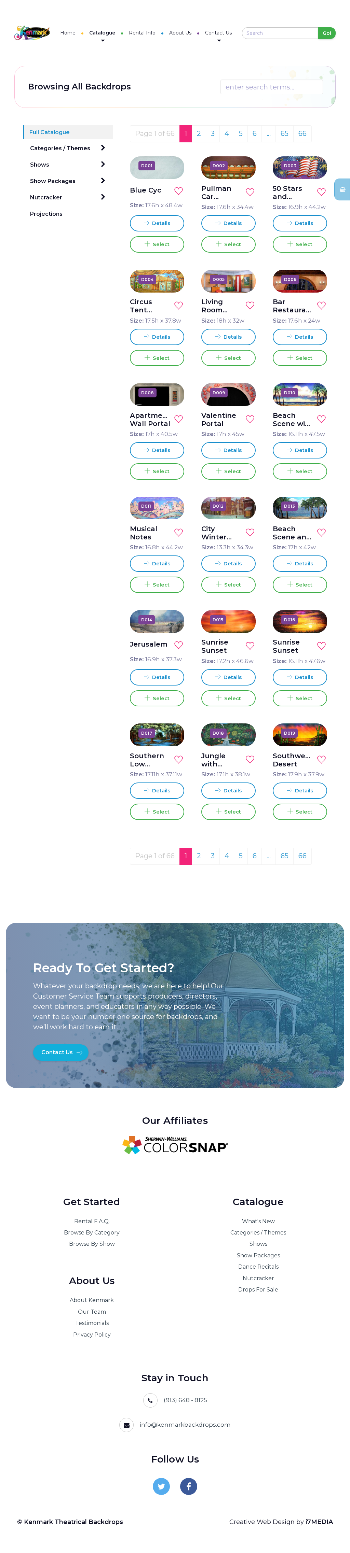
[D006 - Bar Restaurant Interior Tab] (314, 279)
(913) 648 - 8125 (185, 1400)
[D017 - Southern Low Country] (171, 733)
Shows (39, 164)
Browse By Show (92, 1244)
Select (160, 244)
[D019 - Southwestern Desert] (314, 733)
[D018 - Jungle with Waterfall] (242, 733)
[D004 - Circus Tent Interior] (171, 279)
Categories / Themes (60, 148)
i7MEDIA (319, 1522)
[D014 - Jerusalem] (171, 619)
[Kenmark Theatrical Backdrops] (32, 33)
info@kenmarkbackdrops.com (185, 1424)
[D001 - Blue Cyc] (171, 165)
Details (160, 223)
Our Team (92, 1312)
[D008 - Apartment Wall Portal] (171, 392)
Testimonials (92, 1323)
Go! (327, 33)
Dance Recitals (258, 1266)
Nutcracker (46, 197)
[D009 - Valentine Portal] (242, 392)
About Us (180, 33)
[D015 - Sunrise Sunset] (242, 619)
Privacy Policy (92, 1334)
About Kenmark (92, 1300)
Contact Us (218, 33)
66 (302, 133)
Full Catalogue (49, 132)
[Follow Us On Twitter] (161, 1486)
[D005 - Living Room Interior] (242, 279)
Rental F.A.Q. (92, 1221)
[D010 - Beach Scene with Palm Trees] (314, 392)
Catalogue (102, 33)
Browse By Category (92, 1232)
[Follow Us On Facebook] (188, 1486)
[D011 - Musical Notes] (171, 506)
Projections (46, 214)
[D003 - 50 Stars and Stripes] (314, 165)
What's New (258, 1221)
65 (284, 133)
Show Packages (53, 181)
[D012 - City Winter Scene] (242, 506)
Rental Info (142, 33)
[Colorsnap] (175, 1145)
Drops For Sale (258, 1289)
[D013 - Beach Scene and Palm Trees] (314, 506)
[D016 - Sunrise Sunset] (314, 619)
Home (68, 33)
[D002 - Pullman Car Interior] (242, 165)
